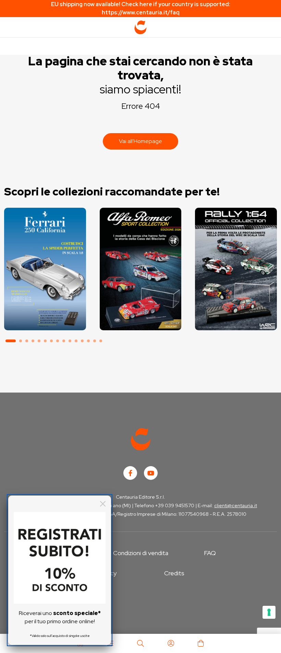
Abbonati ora (45, 300)
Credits (174, 573)
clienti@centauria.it (235, 505)
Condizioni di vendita (140, 553)
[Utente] (171, 643)
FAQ (210, 553)
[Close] (102, 503)
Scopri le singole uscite (45, 319)
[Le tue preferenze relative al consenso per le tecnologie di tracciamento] (269, 612)
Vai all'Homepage (140, 141)
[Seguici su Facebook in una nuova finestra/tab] (130, 473)
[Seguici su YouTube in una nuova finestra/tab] (151, 473)
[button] (10, 341)
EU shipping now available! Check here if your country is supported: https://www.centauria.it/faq (140, 8)
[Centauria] (140, 27)
